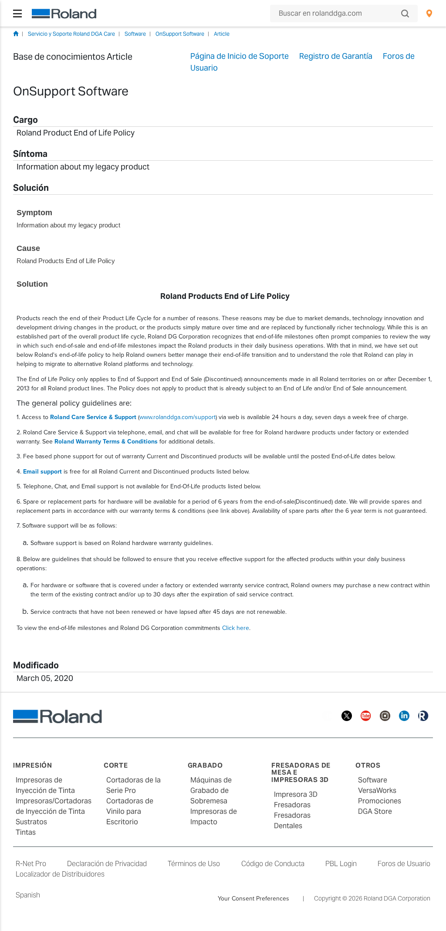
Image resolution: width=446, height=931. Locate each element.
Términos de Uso (194, 863)
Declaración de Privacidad (107, 863)
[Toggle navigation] (17, 13)
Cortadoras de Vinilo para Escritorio (129, 811)
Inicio (15, 33)
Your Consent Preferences (253, 898)
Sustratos (31, 821)
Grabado (205, 765)
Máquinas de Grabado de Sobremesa (211, 790)
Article (222, 33)
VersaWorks (377, 790)
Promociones (379, 801)
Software (135, 33)
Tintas (26, 832)
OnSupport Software (179, 33)
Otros (368, 765)
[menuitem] (429, 13)
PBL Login (341, 863)
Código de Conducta (272, 863)
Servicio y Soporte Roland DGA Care (71, 33)
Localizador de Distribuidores (60, 874)
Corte (116, 765)
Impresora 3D (296, 794)
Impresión (32, 765)
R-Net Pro (31, 863)
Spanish (28, 895)
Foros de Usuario (404, 863)
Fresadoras (292, 804)
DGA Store (375, 811)
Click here (235, 627)
